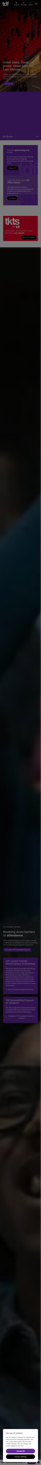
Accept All (20, 1451)
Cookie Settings (21, 1457)
